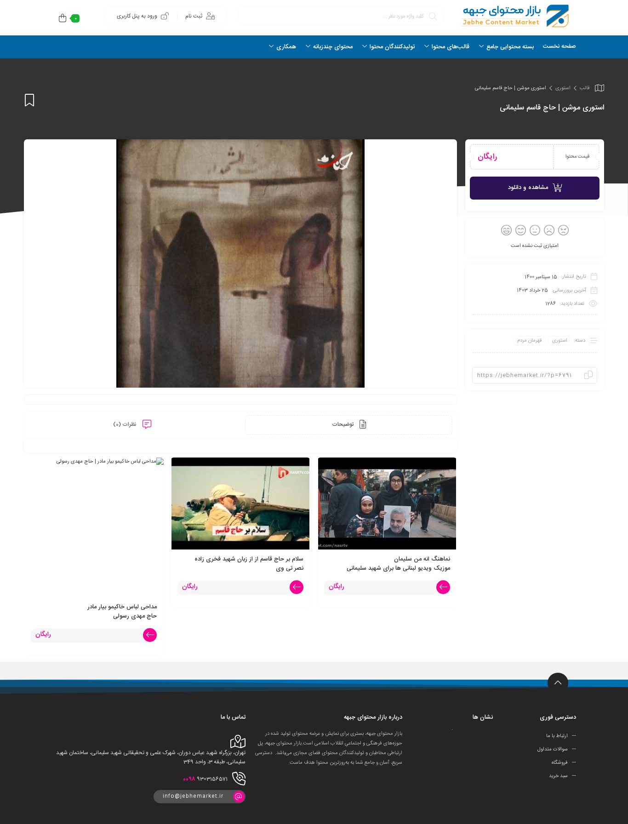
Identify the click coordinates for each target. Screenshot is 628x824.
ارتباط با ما (557, 736)
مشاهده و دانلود (528, 188)
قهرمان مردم (529, 341)
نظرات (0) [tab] (125, 424)
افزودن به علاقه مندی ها (29, 100)
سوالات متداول (552, 749)
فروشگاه (560, 763)
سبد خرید (558, 776)
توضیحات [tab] (343, 424)
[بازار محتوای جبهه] (514, 16)
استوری (563, 88)
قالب (584, 88)
